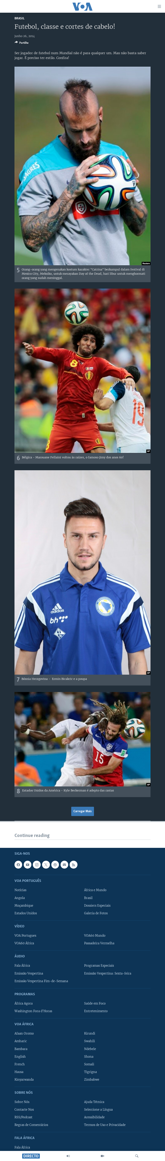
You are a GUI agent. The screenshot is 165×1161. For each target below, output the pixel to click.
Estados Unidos (25, 913)
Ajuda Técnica (94, 1102)
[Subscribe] (64, 864)
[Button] (22, 43)
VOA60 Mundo (94, 935)
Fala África (22, 966)
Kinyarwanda (24, 1079)
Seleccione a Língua (98, 1109)
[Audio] (68, 1156)
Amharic (20, 1041)
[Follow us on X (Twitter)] (46, 864)
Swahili (89, 1041)
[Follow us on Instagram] (36, 864)
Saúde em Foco (95, 1003)
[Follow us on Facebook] (18, 864)
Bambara (20, 1049)
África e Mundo (95, 890)
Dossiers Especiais (97, 905)
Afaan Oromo (24, 1033)
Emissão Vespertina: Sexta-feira (107, 973)
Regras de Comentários (31, 1125)
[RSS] (73, 864)
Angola (19, 898)
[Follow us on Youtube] (27, 864)
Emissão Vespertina (28, 973)
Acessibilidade (94, 1117)
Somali (89, 1064)
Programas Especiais (99, 966)
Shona (88, 1056)
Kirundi (89, 1033)
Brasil (19, 18)
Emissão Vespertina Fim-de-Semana (41, 981)
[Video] (102, 1156)
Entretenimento (96, 1011)
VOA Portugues (25, 935)
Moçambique (23, 905)
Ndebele (90, 1049)
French (19, 1064)
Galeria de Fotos (96, 913)
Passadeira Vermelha (99, 943)
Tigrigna (90, 1072)
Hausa (18, 1072)
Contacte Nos (24, 1109)
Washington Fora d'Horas (33, 1011)
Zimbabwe (91, 1079)
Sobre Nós (21, 1102)
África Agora (23, 1003)
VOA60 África (24, 943)
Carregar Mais (82, 811)
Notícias (20, 890)
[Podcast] (55, 864)
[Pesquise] (137, 1156)
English (20, 1056)
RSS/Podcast (23, 1117)
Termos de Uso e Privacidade (105, 1125)
